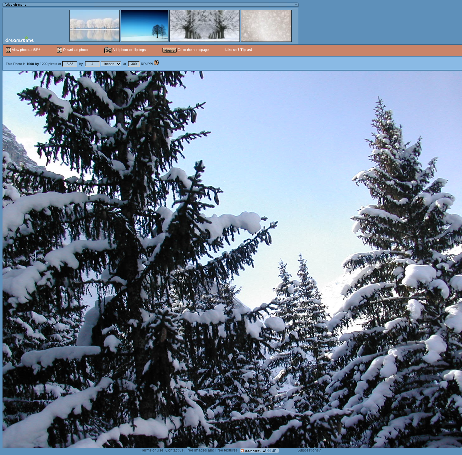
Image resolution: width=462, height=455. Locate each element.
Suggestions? (309, 450)
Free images (196, 450)
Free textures (226, 450)
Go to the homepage (193, 50)
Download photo (75, 50)
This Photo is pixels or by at (79, 64)
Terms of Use (152, 450)
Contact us (174, 450)
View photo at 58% (26, 50)
